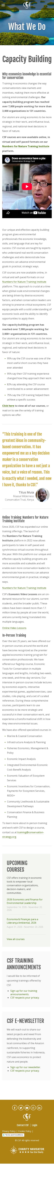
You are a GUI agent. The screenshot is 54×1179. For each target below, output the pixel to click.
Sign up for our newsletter (25, 1067)
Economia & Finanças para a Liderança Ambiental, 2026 (22, 921)
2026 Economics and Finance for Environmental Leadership (25, 901)
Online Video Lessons (14, 628)
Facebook (14, 1109)
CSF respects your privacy (24, 997)
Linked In (39, 1109)
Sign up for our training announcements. (23, 992)
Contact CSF (23, 1125)
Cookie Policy (24, 1131)
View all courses (16, 939)
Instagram (33, 1109)
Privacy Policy (8, 1131)
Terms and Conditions (14, 1135)
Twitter (21, 1109)
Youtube (27, 1109)
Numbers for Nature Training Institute (25, 146)
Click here (8, 405)
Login (34, 1125)
